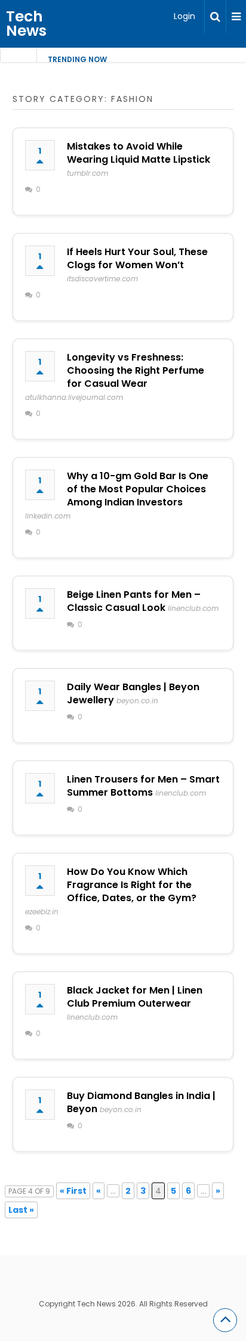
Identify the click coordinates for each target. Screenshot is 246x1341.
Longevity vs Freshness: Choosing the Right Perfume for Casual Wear (135, 370)
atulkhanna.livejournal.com (74, 397)
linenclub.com (193, 608)
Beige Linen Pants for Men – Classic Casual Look (134, 601)
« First (73, 1191)
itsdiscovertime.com (102, 279)
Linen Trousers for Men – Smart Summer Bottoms (143, 785)
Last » (21, 1210)
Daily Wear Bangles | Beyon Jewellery (133, 693)
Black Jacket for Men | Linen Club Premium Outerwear (134, 996)
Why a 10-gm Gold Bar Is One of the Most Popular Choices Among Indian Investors (137, 489)
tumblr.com (87, 173)
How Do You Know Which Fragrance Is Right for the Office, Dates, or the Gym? (131, 885)
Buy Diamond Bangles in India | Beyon (141, 1102)
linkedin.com (47, 516)
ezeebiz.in (42, 912)
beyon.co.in (137, 701)
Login (184, 16)
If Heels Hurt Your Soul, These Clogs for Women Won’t (137, 258)
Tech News (26, 23)
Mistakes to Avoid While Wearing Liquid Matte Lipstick (138, 152)
